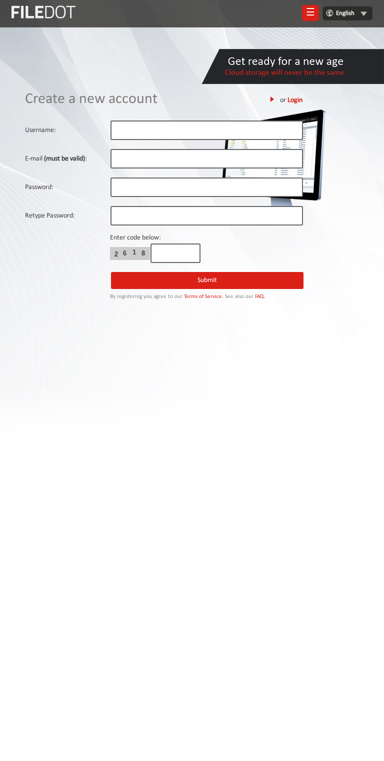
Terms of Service (203, 297)
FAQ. (260, 297)
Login (295, 100)
